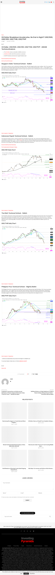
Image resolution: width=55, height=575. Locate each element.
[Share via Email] (36, 374)
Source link (4, 368)
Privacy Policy (16, 545)
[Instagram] (27, 531)
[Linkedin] (49, 2)
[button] (27, 60)
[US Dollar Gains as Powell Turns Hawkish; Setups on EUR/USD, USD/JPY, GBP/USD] (40, 410)
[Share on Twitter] (33, 374)
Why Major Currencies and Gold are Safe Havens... (40, 468)
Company (9, 545)
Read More (32, 573)
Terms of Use (29, 545)
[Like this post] (29, 374)
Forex (3, 34)
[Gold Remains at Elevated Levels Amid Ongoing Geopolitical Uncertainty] (14, 458)
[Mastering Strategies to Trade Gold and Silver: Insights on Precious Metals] (14, 410)
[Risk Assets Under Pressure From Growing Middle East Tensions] (40, 434)
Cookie (22, 545)
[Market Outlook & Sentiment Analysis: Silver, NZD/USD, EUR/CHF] (14, 434)
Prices (20, 139)
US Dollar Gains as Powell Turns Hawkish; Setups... (40, 421)
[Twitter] (46, 2)
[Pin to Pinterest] (35, 374)
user (3, 41)
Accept (26, 573)
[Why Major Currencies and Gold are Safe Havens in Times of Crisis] (40, 458)
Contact (46, 545)
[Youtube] (51, 2)
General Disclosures (38, 545)
